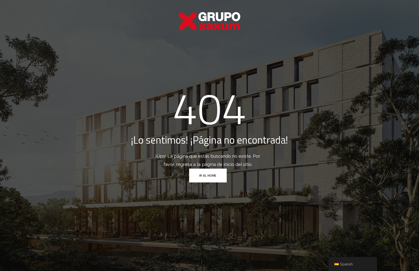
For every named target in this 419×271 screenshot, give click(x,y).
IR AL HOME (208, 175)
